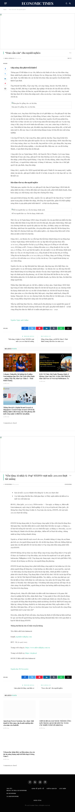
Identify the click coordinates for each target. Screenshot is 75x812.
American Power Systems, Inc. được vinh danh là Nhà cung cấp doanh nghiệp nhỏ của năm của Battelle (18, 723)
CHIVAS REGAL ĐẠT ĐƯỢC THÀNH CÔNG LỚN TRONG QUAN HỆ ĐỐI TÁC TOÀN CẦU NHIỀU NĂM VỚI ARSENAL (55, 723)
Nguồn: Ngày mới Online (20, 320)
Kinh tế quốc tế (38, 788)
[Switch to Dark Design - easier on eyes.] (66, 3)
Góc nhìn (62, 788)
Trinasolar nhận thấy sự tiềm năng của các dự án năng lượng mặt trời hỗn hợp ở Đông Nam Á (19, 754)
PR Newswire (8, 484)
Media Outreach (9, 58)
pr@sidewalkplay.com (24, 637)
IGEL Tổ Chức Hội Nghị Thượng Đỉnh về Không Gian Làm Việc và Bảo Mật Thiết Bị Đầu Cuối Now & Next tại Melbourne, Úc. (54, 376)
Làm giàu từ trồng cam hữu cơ (24, 688)
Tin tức (69, 58)
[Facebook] (5, 69)
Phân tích (37, 800)
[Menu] (5, 3)
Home (5, 9)
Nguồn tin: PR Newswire (20, 669)
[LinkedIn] (5, 79)
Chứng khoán (51, 788)
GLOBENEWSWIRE (13, 796)
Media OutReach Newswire (17, 790)
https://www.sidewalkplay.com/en (37, 647)
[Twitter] (5, 74)
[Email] (5, 88)
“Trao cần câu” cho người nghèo (52, 688)
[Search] (70, 3)
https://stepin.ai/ (31, 653)
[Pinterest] (5, 83)
